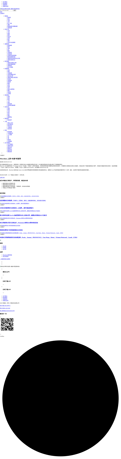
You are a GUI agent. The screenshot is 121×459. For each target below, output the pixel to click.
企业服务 (9, 141)
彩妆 (8, 97)
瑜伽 (8, 33)
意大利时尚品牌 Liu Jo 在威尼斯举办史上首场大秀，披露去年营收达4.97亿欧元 (23, 215)
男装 (8, 71)
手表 (8, 20)
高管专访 (9, 125)
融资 (8, 46)
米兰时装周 (5, 256)
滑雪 (8, 38)
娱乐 (8, 112)
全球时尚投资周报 (11, 55)
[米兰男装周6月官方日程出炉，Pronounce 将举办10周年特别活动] (16, 218)
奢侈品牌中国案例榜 (12, 26)
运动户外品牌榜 (11, 42)
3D (8, 136)
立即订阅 (2, 177)
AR (8, 137)
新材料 (9, 139)
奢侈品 (6, 16)
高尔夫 (9, 36)
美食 (8, 108)
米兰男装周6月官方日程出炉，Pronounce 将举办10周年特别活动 (19, 222)
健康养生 (9, 117)
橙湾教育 (5, 3)
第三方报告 (10, 67)
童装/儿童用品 (10, 89)
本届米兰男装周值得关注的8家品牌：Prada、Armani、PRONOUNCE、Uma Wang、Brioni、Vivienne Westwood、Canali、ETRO (38, 237)
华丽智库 (5, 4)
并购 (8, 48)
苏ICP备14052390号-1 (5, 305)
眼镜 (8, 83)
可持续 (9, 93)
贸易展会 (9, 80)
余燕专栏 (9, 128)
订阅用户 (2, 13)
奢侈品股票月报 (11, 56)
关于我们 (5, 1)
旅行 (8, 114)
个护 (8, 100)
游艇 (8, 24)
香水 (8, 99)
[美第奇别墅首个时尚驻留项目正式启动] (10, 225)
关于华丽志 (7, 142)
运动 (8, 30)
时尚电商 (9, 131)
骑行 (8, 39)
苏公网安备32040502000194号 (7, 310)
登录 (1, 12)
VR (8, 138)
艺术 (8, 111)
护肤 (8, 96)
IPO (8, 49)
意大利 (4, 246)
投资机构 (9, 53)
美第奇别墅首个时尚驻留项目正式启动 (11, 230)
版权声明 (9, 150)
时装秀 (4, 247)
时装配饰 (7, 68)
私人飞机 (9, 23)
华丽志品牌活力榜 (11, 62)
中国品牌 (9, 73)
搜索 (15, 10)
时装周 (9, 78)
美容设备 (9, 103)
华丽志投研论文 (11, 59)
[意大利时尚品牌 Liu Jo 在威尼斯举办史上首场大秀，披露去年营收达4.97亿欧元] (20, 210)
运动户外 (7, 29)
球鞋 (8, 40)
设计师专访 (10, 124)
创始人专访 (10, 122)
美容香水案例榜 (11, 105)
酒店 (8, 115)
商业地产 (7, 118)
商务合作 (9, 147)
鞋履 (8, 86)
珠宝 (8, 18)
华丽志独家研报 (11, 64)
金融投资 (7, 43)
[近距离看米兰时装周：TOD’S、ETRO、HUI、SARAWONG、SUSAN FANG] (19, 196)
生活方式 (7, 106)
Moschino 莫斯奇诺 (7, 255)
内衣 (8, 87)
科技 (6, 130)
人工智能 (9, 134)
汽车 (8, 21)
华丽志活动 (10, 145)
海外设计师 (10, 75)
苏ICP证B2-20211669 (5, 308)
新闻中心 (9, 148)
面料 (8, 90)
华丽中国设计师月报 (12, 77)
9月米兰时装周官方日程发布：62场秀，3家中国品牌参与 (16, 208)
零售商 (9, 81)
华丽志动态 (5, 6)
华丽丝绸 (9, 27)
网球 (8, 35)
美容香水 (7, 95)
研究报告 (7, 61)
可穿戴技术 (10, 133)
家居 (8, 109)
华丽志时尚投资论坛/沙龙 (13, 58)
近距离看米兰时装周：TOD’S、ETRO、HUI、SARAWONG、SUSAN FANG (23, 200)
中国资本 (9, 52)
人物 (6, 121)
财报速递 (9, 45)
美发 (8, 102)
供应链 (9, 92)
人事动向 (9, 127)
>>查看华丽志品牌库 (5, 259)
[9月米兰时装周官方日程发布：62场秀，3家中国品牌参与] (14, 203)
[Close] (3, 284)
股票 (8, 51)
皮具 (8, 84)
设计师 (4, 249)
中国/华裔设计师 (11, 74)
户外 (8, 32)
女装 (8, 70)
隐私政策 (9, 151)
